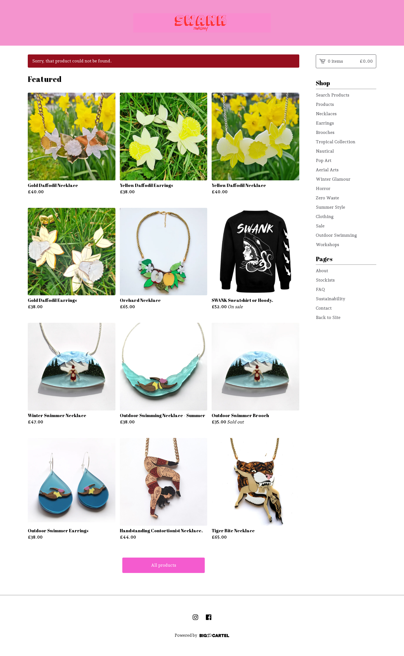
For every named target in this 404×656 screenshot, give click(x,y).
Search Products (332, 95)
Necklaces (326, 113)
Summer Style (330, 207)
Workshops (327, 244)
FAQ (320, 289)
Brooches (325, 132)
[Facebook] (208, 617)
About (322, 270)
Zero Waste (327, 197)
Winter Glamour (333, 179)
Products (325, 104)
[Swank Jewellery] (202, 22)
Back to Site (328, 317)
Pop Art (323, 160)
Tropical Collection (335, 141)
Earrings (325, 123)
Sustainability (330, 298)
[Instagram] (195, 617)
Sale (320, 225)
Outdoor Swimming (336, 235)
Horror (323, 188)
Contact (324, 308)
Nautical (325, 151)
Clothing (325, 216)
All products (163, 565)
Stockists (325, 280)
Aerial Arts (327, 169)
